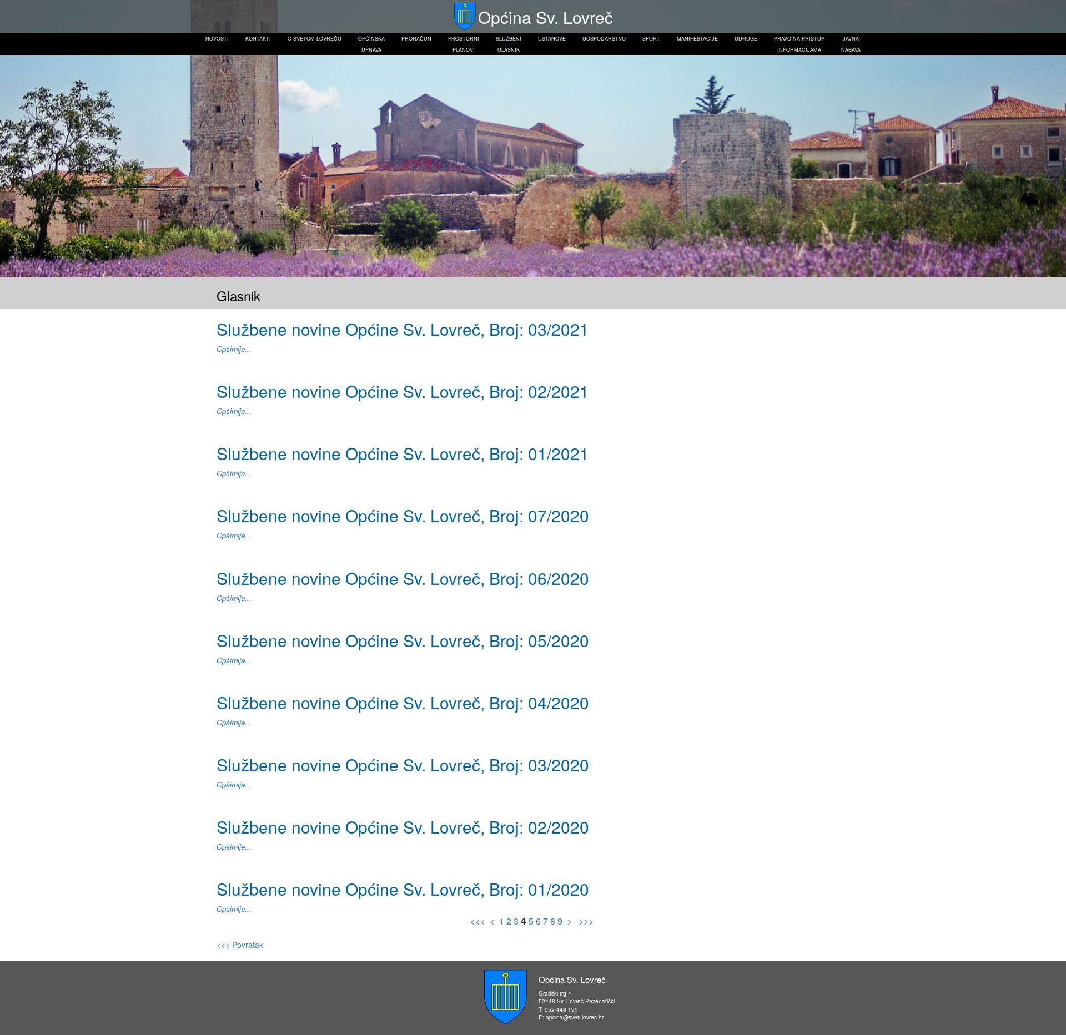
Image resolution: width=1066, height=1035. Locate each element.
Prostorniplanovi (463, 44)
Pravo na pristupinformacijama (799, 44)
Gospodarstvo (604, 38)
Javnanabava (851, 44)
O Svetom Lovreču (314, 38)
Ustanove (552, 38)
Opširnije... (234, 349)
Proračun (416, 38)
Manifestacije (697, 38)
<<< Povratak (240, 944)
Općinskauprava (371, 44)
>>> (585, 921)
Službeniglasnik (508, 44)
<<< (478, 921)
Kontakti (258, 38)
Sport (651, 38)
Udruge (746, 38)
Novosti (217, 38)
